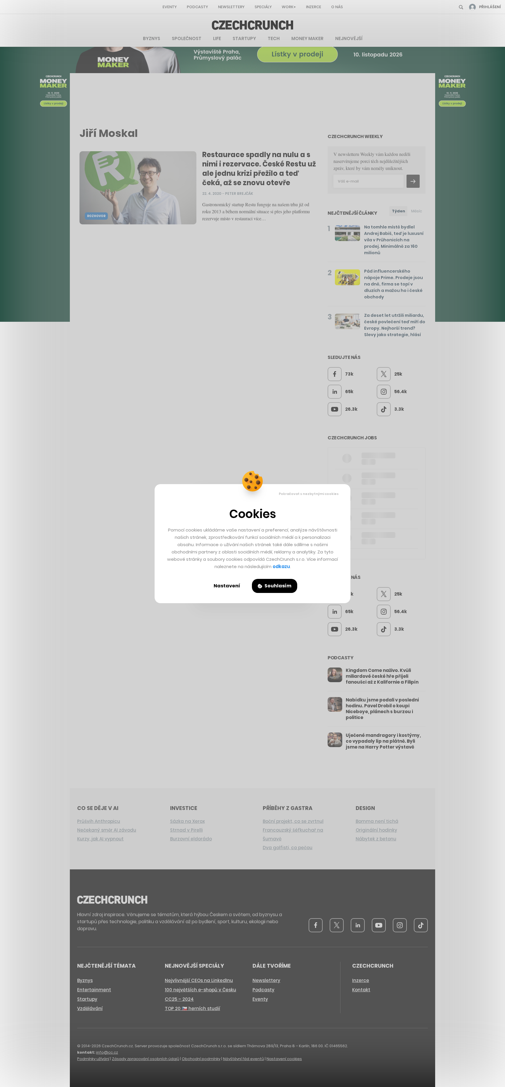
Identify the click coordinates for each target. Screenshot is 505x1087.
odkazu (281, 566)
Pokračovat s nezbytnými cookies (309, 493)
